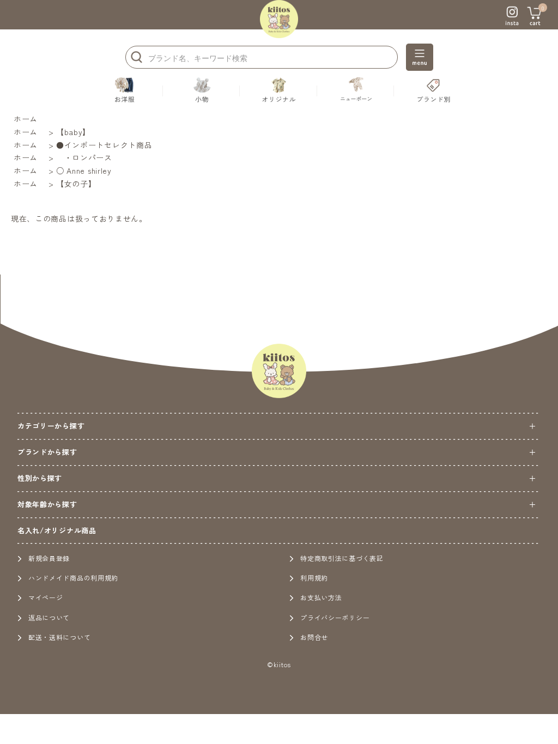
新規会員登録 (49, 558)
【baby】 (73, 131)
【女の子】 (76, 183)
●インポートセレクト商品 (104, 144)
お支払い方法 (321, 597)
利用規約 (314, 577)
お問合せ (314, 637)
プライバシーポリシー (334, 617)
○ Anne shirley (84, 170)
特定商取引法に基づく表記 (341, 558)
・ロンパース (84, 157)
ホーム (26, 118)
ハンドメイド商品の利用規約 (73, 577)
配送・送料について (59, 637)
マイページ (45, 597)
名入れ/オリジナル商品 (56, 530)
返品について (49, 617)
